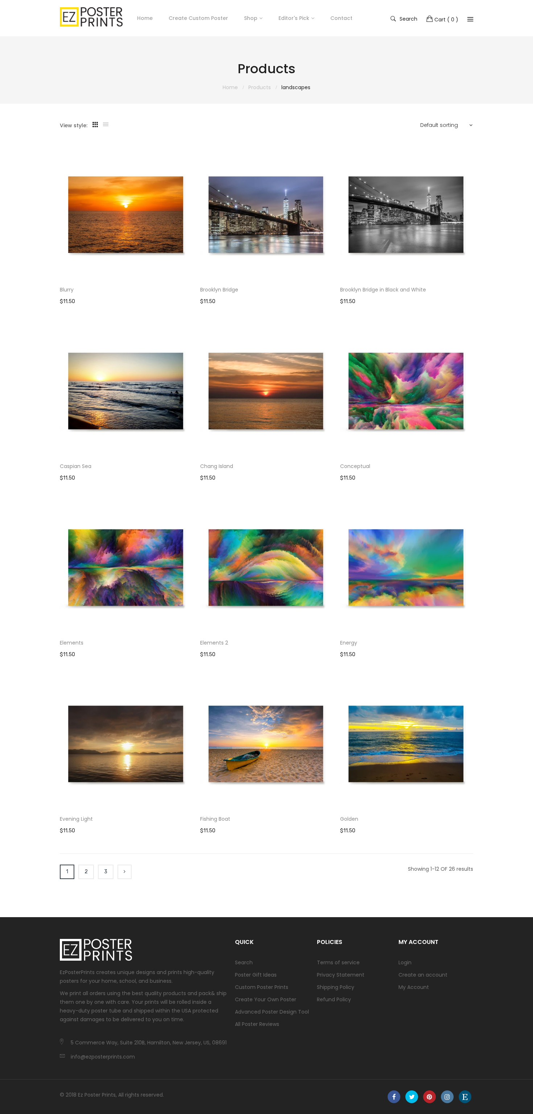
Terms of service (338, 962)
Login (405, 962)
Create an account (422, 974)
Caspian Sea (75, 466)
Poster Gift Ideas (256, 974)
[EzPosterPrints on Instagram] (447, 1096)
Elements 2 (214, 642)
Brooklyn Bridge (219, 289)
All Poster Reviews (257, 1024)
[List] (105, 124)
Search (408, 18)
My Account (413, 987)
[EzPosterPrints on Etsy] (465, 1096)
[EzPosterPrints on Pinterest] (429, 1096)
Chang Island (216, 466)
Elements (71, 642)
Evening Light (76, 819)
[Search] (470, 19)
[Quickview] (191, 268)
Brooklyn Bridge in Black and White (383, 289)
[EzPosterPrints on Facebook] (394, 1096)
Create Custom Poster (198, 18)
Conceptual (355, 466)
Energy (348, 642)
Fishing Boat (215, 819)
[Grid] (95, 124)
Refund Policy (334, 999)
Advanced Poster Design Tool (272, 1011)
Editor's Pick (293, 18)
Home (145, 18)
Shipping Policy (335, 987)
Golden (349, 819)
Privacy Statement (340, 974)
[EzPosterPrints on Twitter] (411, 1096)
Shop (250, 18)
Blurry (67, 289)
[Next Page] (124, 872)
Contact (341, 18)
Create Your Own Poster (265, 999)
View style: (73, 125)
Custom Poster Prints (261, 987)
